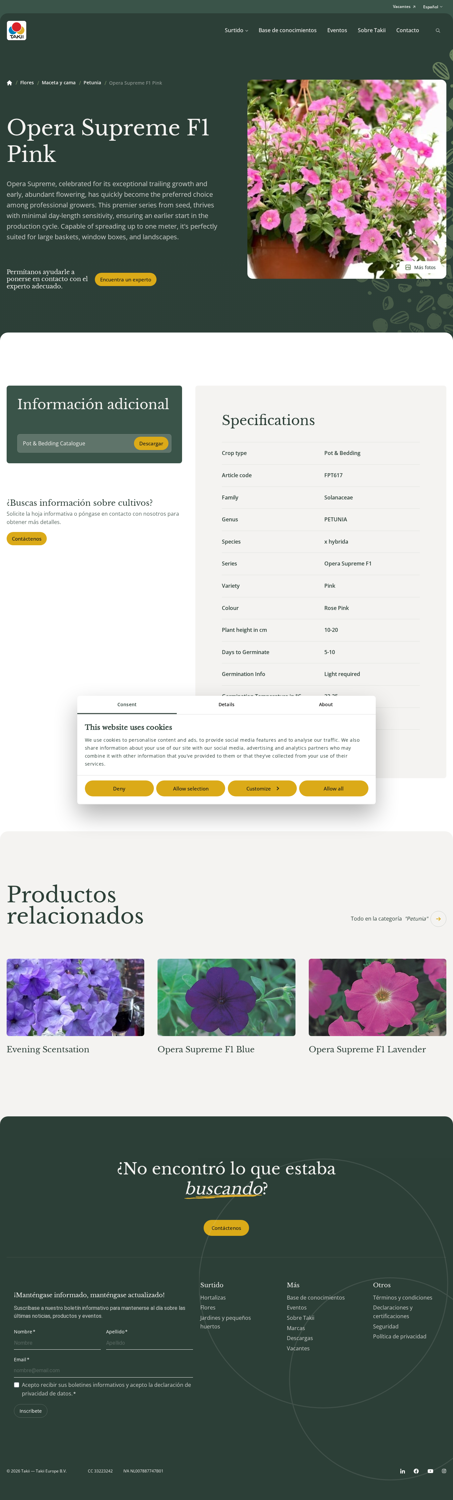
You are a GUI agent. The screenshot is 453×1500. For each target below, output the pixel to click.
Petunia (92, 83)
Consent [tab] (127, 704)
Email (20, 1359)
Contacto (407, 30)
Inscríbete (31, 1411)
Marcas (296, 1328)
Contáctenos (26, 538)
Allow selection (191, 788)
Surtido (234, 30)
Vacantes (298, 1348)
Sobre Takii (372, 30)
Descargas (300, 1338)
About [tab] (326, 704)
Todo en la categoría (389, 918)
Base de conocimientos (288, 30)
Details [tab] (226, 704)
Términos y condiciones (402, 1297)
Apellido (115, 1331)
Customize (258, 788)
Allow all (334, 788)
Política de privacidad (399, 1336)
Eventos (337, 30)
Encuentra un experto (125, 279)
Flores (27, 83)
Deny (119, 788)
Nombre (23, 1331)
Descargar (151, 443)
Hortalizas (213, 1297)
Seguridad (386, 1326)
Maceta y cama (59, 83)
